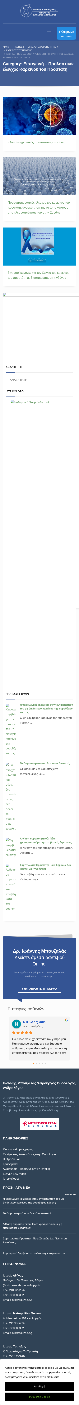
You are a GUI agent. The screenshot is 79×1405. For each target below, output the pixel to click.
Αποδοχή (39, 1386)
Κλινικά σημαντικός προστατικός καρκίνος (36, 142)
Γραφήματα (10, 1164)
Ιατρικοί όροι (11, 1178)
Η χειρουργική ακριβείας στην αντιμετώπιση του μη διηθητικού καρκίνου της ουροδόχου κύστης (46, 708)
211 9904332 (17, 1323)
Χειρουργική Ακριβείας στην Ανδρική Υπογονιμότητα (34, 1253)
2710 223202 (17, 1356)
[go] (68, 380)
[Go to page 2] (39, 1063)
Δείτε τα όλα (70, 1195)
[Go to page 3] (42, 1063)
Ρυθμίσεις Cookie (39, 1396)
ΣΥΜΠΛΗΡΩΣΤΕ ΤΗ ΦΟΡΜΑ (39, 988)
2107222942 (66, 34)
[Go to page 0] (33, 1063)
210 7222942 (17, 1290)
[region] (39, 1382)
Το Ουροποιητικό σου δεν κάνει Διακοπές (45, 763)
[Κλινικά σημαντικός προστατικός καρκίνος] (39, 116)
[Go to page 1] (36, 1063)
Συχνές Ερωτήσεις (14, 1173)
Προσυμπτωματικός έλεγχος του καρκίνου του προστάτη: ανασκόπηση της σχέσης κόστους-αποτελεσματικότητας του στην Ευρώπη (39, 207)
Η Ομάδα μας (11, 1159)
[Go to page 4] (45, 1063)
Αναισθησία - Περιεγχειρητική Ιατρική (26, 1168)
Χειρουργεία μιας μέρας (18, 1149)
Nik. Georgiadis (34, 1022)
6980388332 (16, 1295)
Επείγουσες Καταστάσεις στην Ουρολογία (29, 1154)
